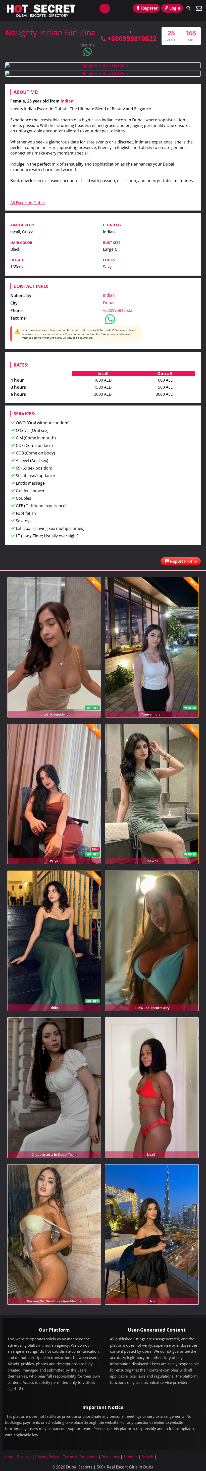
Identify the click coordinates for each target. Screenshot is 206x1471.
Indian (67, 101)
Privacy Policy (47, 1456)
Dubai (108, 303)
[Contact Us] (198, 8)
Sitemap (131, 1456)
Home (8, 1456)
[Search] (188, 8)
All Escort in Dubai (27, 203)
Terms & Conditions (80, 1456)
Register (149, 8)
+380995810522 (132, 38)
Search (147, 1456)
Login (174, 8)
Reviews (24, 1456)
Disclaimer (110, 1456)
